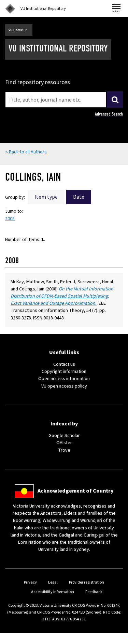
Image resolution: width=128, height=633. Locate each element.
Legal (53, 582)
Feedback (93, 592)
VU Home (16, 30)
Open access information (64, 378)
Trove (64, 450)
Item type (46, 197)
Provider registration (86, 582)
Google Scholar (64, 435)
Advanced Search (109, 114)
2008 (10, 218)
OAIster (64, 442)
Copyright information (64, 371)
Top (115, 627)
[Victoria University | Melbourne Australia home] (10, 9)
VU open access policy (64, 386)
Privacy (30, 582)
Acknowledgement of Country (75, 491)
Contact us (64, 364)
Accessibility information (52, 592)
